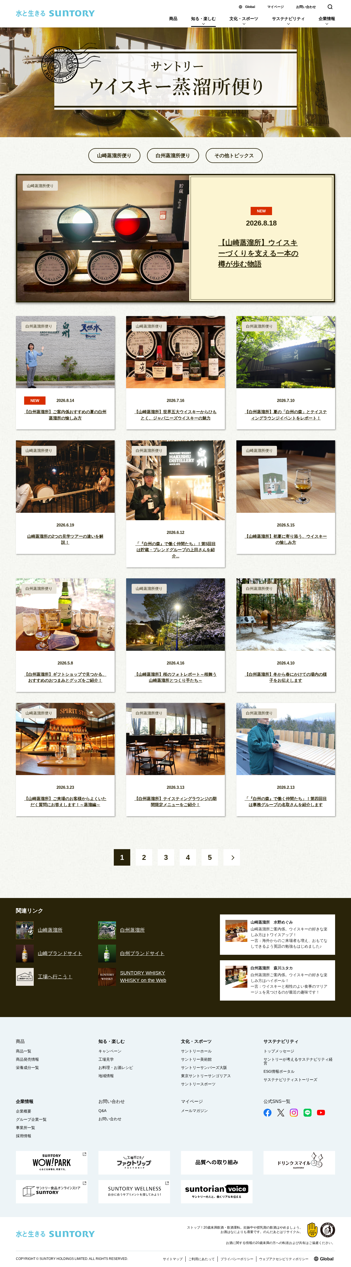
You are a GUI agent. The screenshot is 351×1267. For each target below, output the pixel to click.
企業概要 (23, 1111)
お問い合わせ (306, 7)
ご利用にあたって (201, 1259)
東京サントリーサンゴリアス (206, 1076)
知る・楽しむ (203, 18)
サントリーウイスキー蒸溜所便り (175, 76)
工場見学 (106, 1059)
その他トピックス (234, 155)
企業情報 (327, 18)
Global (250, 7)
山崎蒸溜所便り (114, 155)
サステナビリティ (288, 18)
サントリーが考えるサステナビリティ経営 (298, 1061)
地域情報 (106, 1076)
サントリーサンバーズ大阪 (204, 1067)
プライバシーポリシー (236, 1259)
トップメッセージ (279, 1051)
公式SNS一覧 (277, 1101)
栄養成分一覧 (27, 1067)
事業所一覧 (25, 1127)
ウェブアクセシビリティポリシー (283, 1259)
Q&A (102, 1110)
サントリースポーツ (198, 1084)
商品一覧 (23, 1051)
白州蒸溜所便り (173, 155)
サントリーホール (196, 1051)
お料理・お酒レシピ (115, 1067)
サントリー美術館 (196, 1059)
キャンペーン (109, 1051)
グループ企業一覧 (31, 1119)
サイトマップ (173, 1259)
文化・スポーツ (244, 18)
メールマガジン (194, 1110)
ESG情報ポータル (279, 1071)
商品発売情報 (27, 1059)
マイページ (275, 7)
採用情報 (23, 1136)
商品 (173, 18)
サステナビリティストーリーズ (290, 1079)
